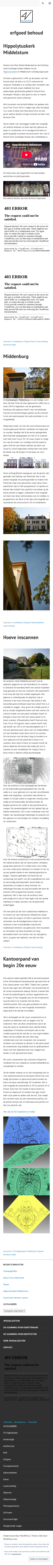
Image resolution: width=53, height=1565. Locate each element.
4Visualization (11, 1320)
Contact (8, 1347)
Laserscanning (42, 341)
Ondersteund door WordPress (16, 1535)
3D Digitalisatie (19, 1251)
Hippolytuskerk (10, 71)
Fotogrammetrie (10, 1466)
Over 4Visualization (14, 1340)
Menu (50, 3)
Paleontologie (9, 1499)
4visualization (20, 1422)
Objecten (7, 1492)
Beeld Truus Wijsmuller (13, 1277)
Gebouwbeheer (37, 622)
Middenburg (16, 356)
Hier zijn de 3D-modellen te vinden (19, 1111)
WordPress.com (10, 1539)
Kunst (33, 341)
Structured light (9, 344)
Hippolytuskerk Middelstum (19, 49)
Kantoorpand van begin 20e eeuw (21, 962)
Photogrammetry (11, 1505)
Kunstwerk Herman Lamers (15, 1297)
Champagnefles (10, 1271)
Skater (6, 1284)
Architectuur (18, 341)
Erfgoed (27, 341)
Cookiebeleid (16, 1554)
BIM (5, 1452)
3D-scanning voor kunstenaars (20, 1327)
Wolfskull (8, 1422)
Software (7, 1512)
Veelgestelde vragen (12, 1525)
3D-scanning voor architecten (20, 1334)
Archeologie (8, 1439)
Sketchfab (32, 1422)
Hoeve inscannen (20, 637)
